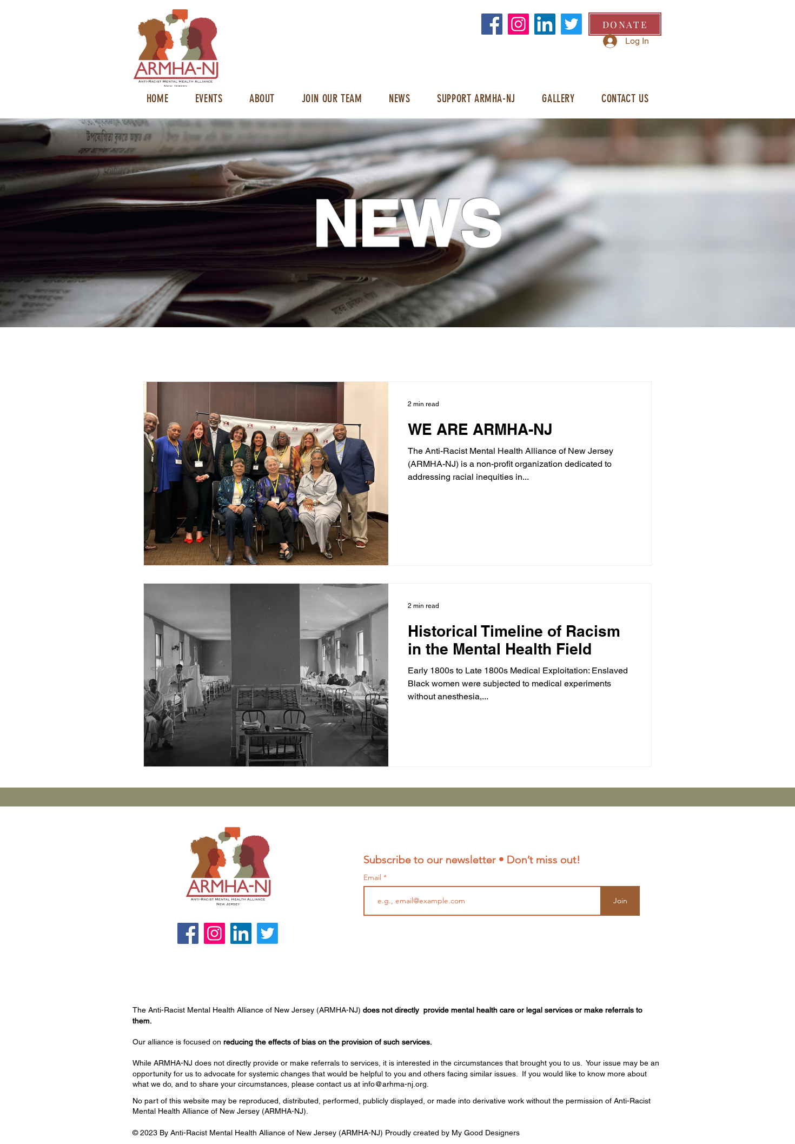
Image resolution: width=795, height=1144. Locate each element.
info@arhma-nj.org (394, 1084)
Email (373, 877)
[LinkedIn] (544, 24)
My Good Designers (486, 1132)
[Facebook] (491, 24)
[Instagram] (518, 24)
